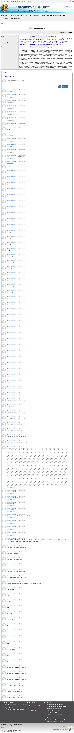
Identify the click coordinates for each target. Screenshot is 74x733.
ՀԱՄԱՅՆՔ (3, 15)
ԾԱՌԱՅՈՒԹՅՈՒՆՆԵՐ (59, 15)
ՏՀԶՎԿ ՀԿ (65, 726)
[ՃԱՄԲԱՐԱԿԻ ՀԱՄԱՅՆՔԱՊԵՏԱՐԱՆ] (4, 7)
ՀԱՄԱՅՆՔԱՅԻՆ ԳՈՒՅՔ (38, 15)
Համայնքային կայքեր (52, 712)
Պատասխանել (10, 91)
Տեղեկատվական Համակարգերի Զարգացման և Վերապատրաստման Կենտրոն (55, 715)
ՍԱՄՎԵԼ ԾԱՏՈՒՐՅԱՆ (33, 42)
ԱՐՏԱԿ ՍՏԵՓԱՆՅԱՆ (34, 39)
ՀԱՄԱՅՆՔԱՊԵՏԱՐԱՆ (16, 15)
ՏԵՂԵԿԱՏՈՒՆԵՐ (49, 15)
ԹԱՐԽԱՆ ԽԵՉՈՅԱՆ (45, 39)
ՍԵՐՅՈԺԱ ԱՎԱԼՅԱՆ (32, 44)
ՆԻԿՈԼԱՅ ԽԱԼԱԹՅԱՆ (56, 39)
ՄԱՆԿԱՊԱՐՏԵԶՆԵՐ (5, 18)
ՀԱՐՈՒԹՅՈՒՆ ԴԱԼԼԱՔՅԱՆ (44, 44)
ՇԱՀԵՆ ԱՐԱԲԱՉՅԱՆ (57, 44)
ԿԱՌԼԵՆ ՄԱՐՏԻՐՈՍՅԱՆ (47, 41)
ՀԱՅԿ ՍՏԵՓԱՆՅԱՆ (57, 42)
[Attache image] (59, 86)
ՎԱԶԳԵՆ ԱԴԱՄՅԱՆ (24, 38)
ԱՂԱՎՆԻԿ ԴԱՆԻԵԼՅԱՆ (46, 42)
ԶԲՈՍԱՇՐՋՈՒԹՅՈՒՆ (15, 18)
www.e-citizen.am (7, 725)
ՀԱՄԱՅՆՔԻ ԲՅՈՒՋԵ (27, 15)
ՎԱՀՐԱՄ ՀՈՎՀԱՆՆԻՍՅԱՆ (33, 41)
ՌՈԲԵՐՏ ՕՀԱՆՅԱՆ (23, 39)
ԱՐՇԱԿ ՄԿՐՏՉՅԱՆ (58, 41)
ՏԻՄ (8, 15)
